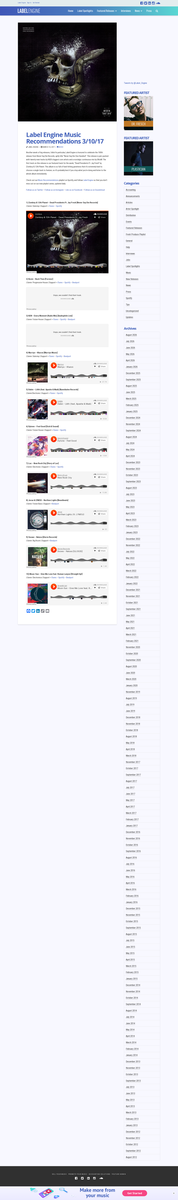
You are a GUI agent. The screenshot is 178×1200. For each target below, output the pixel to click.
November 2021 (133, 596)
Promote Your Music (77, 1174)
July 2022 (130, 551)
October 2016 (132, 845)
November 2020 (133, 647)
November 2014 (133, 991)
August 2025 (131, 386)
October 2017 (132, 768)
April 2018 (130, 749)
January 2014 (132, 1055)
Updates (129, 317)
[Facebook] (141, 3)
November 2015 (133, 915)
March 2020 (131, 679)
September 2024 (133, 430)
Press (128, 291)
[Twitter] (145, 3)
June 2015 (130, 946)
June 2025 (130, 392)
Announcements (133, 196)
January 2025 (132, 411)
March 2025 (131, 398)
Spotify (59, 206)
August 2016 (131, 857)
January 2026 (132, 366)
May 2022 (130, 558)
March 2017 (131, 813)
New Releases (132, 279)
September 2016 (133, 851)
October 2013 (132, 1074)
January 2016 (132, 902)
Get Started (36, 3)
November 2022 (133, 545)
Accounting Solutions (99, 1174)
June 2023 (130, 500)
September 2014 (133, 1004)
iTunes (51, 206)
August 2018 (131, 736)
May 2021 (130, 621)
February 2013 (132, 1119)
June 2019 (130, 711)
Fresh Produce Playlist (136, 234)
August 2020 (131, 666)
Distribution (131, 215)
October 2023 (132, 475)
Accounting (131, 190)
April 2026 (130, 360)
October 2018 (132, 730)
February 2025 (132, 405)
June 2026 (130, 347)
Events (129, 221)
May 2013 (130, 1100)
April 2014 (130, 1036)
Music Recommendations (48, 180)
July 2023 (130, 494)
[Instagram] (153, 3)
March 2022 (131, 570)
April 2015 (130, 959)
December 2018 (133, 717)
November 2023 (133, 469)
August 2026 (131, 335)
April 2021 (130, 628)
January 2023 (132, 532)
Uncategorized (132, 311)
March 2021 (131, 634)
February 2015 (132, 972)
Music (60, 147)
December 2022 (133, 539)
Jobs (128, 260)
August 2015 (131, 934)
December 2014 (133, 985)
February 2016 (132, 896)
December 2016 (133, 832)
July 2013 (130, 1087)
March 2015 (131, 966)
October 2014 (132, 997)
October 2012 (132, 1144)
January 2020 (132, 685)
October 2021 (132, 602)
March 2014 (131, 1042)
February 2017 (132, 819)
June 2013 (130, 1093)
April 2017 (130, 806)
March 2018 (131, 755)
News (128, 285)
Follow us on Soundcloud (94, 190)
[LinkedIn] (149, 3)
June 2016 (130, 870)
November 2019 (133, 692)
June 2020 (130, 672)
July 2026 (130, 341)
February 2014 (132, 1049)
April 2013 (130, 1106)
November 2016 (133, 838)
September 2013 (133, 1080)
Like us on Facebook (74, 190)
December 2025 (133, 373)
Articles (129, 202)
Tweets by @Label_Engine (135, 83)
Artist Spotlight (132, 209)
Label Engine (22, 3)
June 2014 (130, 1023)
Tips (128, 304)
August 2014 (131, 1010)
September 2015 (133, 927)
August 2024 (131, 437)
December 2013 (133, 1061)
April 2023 (130, 513)
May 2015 (130, 953)
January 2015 (132, 978)
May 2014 (130, 1029)
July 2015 (130, 940)
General (129, 240)
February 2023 (132, 526)
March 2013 (131, 1112)
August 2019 (131, 698)
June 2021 (130, 615)
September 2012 (133, 1150)
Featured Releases (134, 228)
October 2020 (132, 653)
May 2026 (130, 354)
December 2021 (133, 590)
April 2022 (130, 564)
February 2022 (132, 577)
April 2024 (130, 456)
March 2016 (131, 889)
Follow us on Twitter (34, 190)
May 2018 (130, 743)
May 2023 (130, 507)
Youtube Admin (119, 1174)
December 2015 (133, 908)
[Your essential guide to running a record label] (29, 10)
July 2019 (130, 704)
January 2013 (132, 1125)
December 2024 (133, 417)
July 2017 (130, 787)
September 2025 (133, 379)
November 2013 (133, 1068)
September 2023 (133, 481)
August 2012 (131, 1157)
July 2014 (130, 1017)
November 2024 (133, 424)
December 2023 (133, 462)
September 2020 (133, 660)
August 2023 (131, 488)
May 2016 (130, 876)
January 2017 (132, 825)
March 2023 (131, 519)
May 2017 (130, 800)
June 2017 (130, 793)
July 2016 (130, 864)
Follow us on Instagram (54, 190)
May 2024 (130, 449)
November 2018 (133, 723)
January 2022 (132, 583)
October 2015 (132, 921)
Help (128, 247)
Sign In (29, 3)
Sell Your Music (59, 1174)
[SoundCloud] (158, 3)
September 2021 (133, 609)
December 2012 (133, 1131)
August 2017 (131, 781)
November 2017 (133, 762)
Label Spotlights (133, 266)
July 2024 (130, 443)
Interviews (130, 253)
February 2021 (132, 641)
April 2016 (130, 883)
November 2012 (133, 1138)
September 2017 (133, 774)
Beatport (75, 282)
